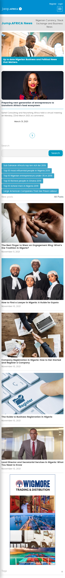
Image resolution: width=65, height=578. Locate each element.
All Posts (58, 197)
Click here (40, 562)
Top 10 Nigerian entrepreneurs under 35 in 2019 (27, 176)
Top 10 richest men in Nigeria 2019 (20, 186)
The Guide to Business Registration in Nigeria (27, 417)
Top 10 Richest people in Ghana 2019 (22, 181)
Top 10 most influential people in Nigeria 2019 (26, 171)
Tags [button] (4, 571)
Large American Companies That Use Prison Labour (30, 191)
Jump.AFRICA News (17, 23)
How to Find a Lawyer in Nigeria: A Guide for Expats (30, 303)
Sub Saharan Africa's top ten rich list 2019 (24, 166)
